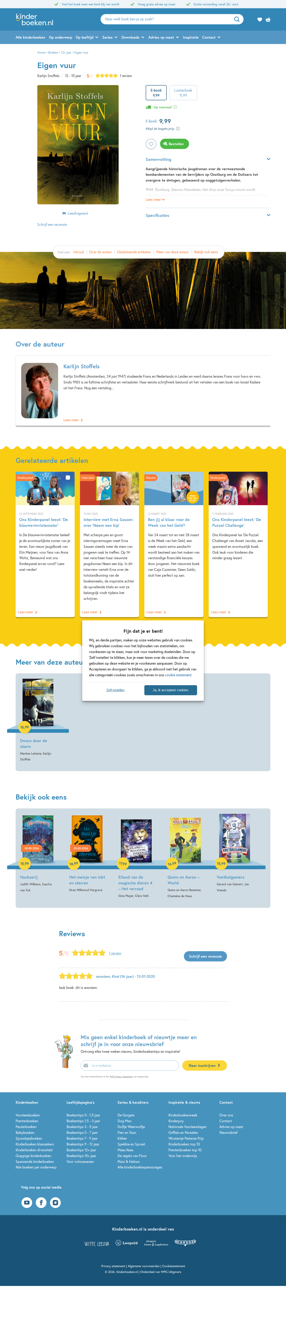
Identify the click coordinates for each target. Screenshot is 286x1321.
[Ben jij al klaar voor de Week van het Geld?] (173, 544)
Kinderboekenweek (182, 1115)
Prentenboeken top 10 (185, 1149)
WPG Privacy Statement (121, 1076)
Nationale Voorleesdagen (187, 1126)
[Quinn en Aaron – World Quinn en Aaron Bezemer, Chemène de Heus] (185, 856)
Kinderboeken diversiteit (34, 1149)
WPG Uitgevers (171, 1272)
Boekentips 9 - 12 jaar (83, 1144)
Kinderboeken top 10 (184, 1144)
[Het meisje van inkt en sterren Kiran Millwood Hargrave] (87, 853)
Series (107, 37)
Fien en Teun (127, 1132)
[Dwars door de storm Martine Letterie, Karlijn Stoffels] (38, 720)
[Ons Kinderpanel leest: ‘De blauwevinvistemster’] (45, 544)
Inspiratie (191, 37)
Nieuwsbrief (228, 1132)
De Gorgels (126, 1115)
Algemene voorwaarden (144, 1266)
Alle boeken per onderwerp (36, 1167)
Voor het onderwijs (182, 1155)
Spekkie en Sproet (131, 1144)
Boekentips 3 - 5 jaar (82, 1126)
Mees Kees (125, 1149)
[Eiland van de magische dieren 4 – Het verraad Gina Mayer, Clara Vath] (136, 856)
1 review (126, 75)
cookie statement (178, 674)
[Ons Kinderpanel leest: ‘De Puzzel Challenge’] (238, 544)
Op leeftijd (84, 37)
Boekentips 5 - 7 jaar (82, 1132)
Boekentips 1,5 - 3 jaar (83, 1120)
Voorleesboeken (28, 1115)
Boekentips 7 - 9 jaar (82, 1138)
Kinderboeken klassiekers (35, 1144)
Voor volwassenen (80, 1161)
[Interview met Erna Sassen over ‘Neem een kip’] (109, 544)
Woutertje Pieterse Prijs (186, 1138)
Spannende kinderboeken (35, 1161)
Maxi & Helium (129, 1161)
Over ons (226, 1115)
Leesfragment (78, 213)
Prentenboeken (27, 1120)
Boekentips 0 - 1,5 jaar (83, 1115)
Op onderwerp (60, 37)
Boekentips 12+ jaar (81, 1149)
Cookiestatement (173, 1266)
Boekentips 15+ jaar (81, 1155)
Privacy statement (113, 1266)
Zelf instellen (115, 690)
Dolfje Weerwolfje (131, 1126)
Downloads (130, 37)
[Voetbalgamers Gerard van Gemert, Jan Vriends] (234, 853)
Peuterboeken (26, 1126)
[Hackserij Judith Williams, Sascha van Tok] (38, 853)
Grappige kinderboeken (33, 1155)
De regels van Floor (132, 1155)
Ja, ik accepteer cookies (170, 690)
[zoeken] (238, 19)
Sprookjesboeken (29, 1138)
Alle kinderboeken (30, 37)
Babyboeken (25, 1132)
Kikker (122, 1138)
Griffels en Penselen (183, 1132)
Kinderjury (176, 1120)
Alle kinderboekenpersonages (140, 1167)
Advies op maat (161, 37)
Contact (209, 37)
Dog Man (124, 1120)
